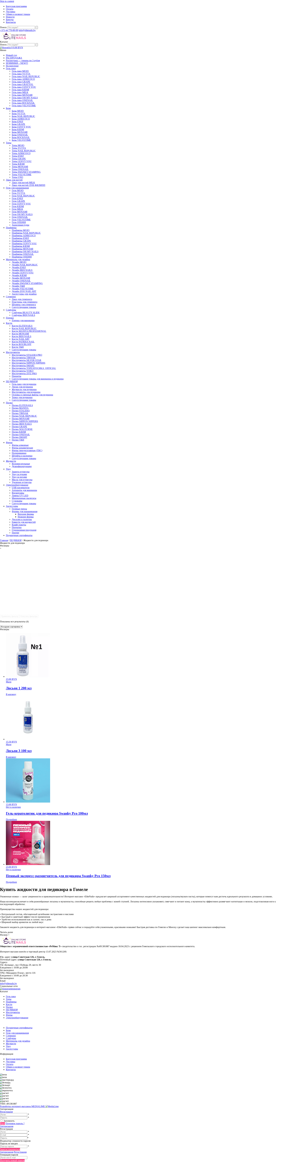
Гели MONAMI (19, 211)
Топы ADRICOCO (21, 153)
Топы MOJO (18, 145)
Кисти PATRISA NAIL (23, 341)
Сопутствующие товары (24, 307)
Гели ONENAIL (20, 217)
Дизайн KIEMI (19, 275)
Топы (8, 142)
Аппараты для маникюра (24, 490)
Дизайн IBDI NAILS (22, 270)
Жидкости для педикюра (24, 389)
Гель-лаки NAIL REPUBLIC (26, 76)
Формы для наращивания (24, 511)
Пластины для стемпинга (24, 302)
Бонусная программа (16, 6)
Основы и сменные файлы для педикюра (32, 394)
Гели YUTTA (18, 193)
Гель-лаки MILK (20, 92)
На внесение (12, 66)
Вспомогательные (21, 463)
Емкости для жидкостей (24, 522)
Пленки (10, 318)
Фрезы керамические (22, 448)
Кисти (9, 323)
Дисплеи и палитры (22, 519)
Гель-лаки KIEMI (20, 89)
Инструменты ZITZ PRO (24, 373)
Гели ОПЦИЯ (19, 222)
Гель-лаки (11, 68)
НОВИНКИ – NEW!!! (17, 63)
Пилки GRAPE (19, 426)
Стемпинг (11, 296)
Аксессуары (12, 506)
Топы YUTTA (19, 148)
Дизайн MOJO (19, 262)
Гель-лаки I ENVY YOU (24, 87)
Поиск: (4, 27)
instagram (15, 989)
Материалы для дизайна (18, 259)
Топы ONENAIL (20, 169)
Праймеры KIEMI (21, 246)
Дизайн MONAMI (21, 278)
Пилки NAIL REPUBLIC (24, 416)
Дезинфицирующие (22, 466)
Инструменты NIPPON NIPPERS (28, 363)
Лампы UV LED (20, 495)
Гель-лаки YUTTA (21, 74)
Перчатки (17, 527)
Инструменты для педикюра (26, 392)
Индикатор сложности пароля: (15, 1141)
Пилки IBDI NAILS (22, 424)
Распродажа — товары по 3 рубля (23, 60)
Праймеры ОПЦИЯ (22, 257)
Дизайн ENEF (19, 267)
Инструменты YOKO (22, 371)
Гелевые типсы (19, 509)
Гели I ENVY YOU (21, 203)
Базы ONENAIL (20, 135)
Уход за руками (19, 474)
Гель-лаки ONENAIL (22, 100)
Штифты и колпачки (22, 455)
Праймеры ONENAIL (23, 254)
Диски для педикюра (22, 387)
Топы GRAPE (19, 158)
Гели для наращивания (17, 188)
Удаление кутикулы (22, 482)
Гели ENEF (17, 198)
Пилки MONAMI (20, 418)
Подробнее (11, 819)
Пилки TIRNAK (20, 413)
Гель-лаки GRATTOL (22, 84)
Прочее (15, 532)
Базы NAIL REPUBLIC (23, 116)
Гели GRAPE (18, 201)
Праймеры (11, 227)
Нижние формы (26, 516)
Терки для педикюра (22, 397)
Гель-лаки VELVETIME (24, 105)
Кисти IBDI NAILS (21, 336)
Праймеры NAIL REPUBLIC (26, 233)
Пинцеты (16, 376)
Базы (8, 108)
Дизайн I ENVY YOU (23, 272)
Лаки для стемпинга (22, 299)
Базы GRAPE (18, 124)
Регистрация (6, 1111)
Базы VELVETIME (21, 140)
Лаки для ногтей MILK (23, 182)
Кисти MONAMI (20, 333)
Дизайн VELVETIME (22, 288)
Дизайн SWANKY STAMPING (27, 283)
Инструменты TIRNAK (24, 357)
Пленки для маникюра (23, 320)
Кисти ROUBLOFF (21, 344)
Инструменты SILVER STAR (26, 360)
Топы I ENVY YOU (22, 161)
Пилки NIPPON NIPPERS (25, 421)
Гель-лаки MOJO (20, 71)
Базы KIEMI (18, 129)
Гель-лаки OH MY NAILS (25, 97)
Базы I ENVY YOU (21, 127)
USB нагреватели (20, 487)
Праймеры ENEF (20, 238)
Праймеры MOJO (20, 230)
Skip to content (7, 1)
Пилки (9, 402)
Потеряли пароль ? (15, 1123)
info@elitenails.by (27, 30)
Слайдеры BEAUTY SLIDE (26, 312)
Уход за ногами (19, 477)
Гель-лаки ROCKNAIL (23, 103)
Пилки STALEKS (21, 410)
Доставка (10, 11)
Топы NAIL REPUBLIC (24, 150)
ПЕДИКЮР (12, 381)
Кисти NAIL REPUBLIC (24, 328)
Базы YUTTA (18, 113)
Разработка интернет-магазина (23, 1106)
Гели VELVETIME (21, 219)
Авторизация (6, 1126)
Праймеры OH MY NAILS (25, 251)
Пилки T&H (18, 440)
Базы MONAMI (19, 132)
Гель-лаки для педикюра (24, 384)
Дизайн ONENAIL (21, 280)
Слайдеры (11, 310)
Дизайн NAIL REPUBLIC (25, 264)
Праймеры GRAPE (21, 241)
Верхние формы (26, 514)
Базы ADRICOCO (21, 119)
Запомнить (9, 1121)
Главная (4, 540)
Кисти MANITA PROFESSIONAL (29, 331)
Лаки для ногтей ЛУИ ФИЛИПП (28, 185)
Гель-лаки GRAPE (21, 81)
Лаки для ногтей (14, 180)
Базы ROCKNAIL (21, 137)
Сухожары (17, 501)
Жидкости (11, 461)
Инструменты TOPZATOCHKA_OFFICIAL (34, 368)
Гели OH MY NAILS (22, 214)
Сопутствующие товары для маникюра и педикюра (38, 379)
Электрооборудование (17, 485)
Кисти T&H (18, 347)
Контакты (11, 22)
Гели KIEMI (18, 206)
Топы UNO (17, 177)
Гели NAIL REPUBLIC (23, 196)
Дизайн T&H (18, 286)
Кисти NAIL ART (20, 339)
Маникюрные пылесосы (24, 498)
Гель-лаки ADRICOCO (23, 79)
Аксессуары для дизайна (24, 294)
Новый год (11, 55)
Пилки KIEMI (19, 432)
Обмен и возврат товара (18, 14)
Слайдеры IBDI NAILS (23, 315)
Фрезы (9, 442)
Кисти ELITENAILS (22, 326)
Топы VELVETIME (21, 174)
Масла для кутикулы (22, 479)
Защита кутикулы (20, 471)
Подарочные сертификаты (19, 535)
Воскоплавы (18, 493)
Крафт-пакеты (19, 524)
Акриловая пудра (20, 225)
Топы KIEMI (18, 164)
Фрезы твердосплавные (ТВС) (27, 450)
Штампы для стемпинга (24, 304)
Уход (8, 469)
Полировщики (19, 453)
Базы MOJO (18, 111)
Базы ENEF (17, 121)
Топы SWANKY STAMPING (26, 172)
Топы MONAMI (20, 166)
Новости (10, 17)
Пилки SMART (19, 437)
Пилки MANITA (20, 408)
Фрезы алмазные (20, 445)
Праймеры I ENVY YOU (24, 243)
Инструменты (13, 352)
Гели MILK (17, 209)
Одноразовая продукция (24, 530)
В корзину (11, 694)
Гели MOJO (18, 190)
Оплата (9, 9)
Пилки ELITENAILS (22, 405)
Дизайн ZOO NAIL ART (24, 291)
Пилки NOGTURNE (22, 429)
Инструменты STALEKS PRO (27, 355)
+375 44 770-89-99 (9, 30)
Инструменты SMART (23, 365)
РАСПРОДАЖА (14, 58)
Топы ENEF (18, 156)
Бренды (10, 19)
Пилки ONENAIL (21, 434)
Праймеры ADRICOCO (24, 235)
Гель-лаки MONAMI (22, 95)
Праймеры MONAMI (22, 249)
